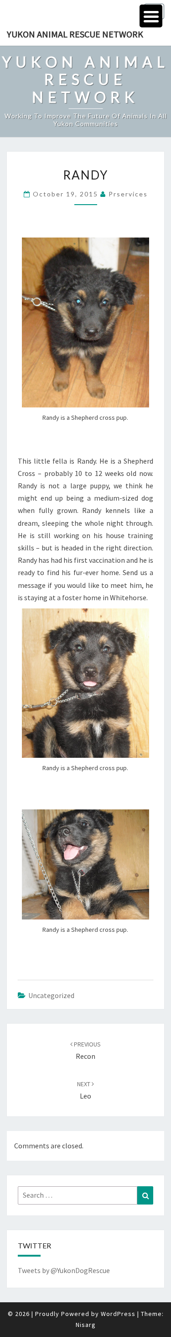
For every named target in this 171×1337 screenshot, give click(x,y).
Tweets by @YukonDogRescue (64, 1270)
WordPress (118, 1314)
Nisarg (86, 1325)
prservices (128, 194)
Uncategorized (51, 995)
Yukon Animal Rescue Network (75, 34)
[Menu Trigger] (151, 16)
